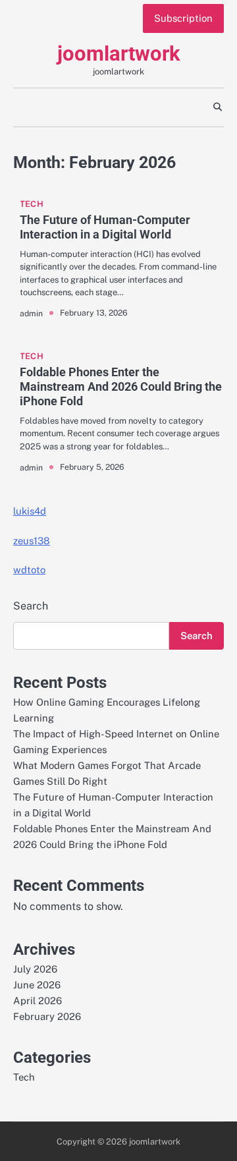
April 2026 (37, 1000)
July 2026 (35, 969)
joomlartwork (118, 54)
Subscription (183, 18)
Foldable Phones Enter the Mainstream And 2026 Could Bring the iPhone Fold (121, 386)
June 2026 (37, 984)
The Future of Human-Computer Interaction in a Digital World (105, 227)
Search (30, 606)
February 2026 (47, 1016)
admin (31, 313)
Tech (31, 204)
